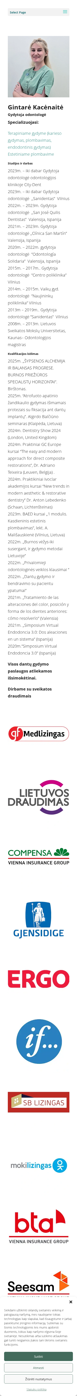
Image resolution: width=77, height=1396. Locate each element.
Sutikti (38, 1356)
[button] (71, 1302)
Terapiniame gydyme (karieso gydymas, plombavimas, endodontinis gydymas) (35, 140)
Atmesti (38, 1368)
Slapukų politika (36, 1389)
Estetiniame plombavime (31, 154)
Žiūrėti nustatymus (38, 1379)
